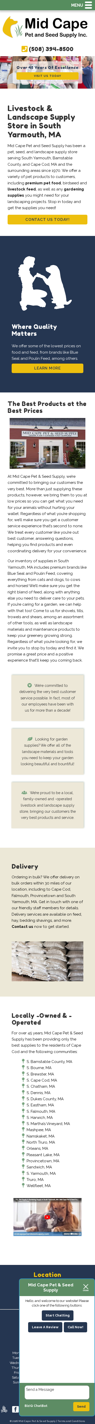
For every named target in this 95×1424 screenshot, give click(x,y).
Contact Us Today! (47, 219)
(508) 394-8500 (50, 48)
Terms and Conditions (71, 1421)
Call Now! (75, 1327)
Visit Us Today (47, 76)
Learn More (47, 368)
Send (81, 1406)
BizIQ (29, 1406)
